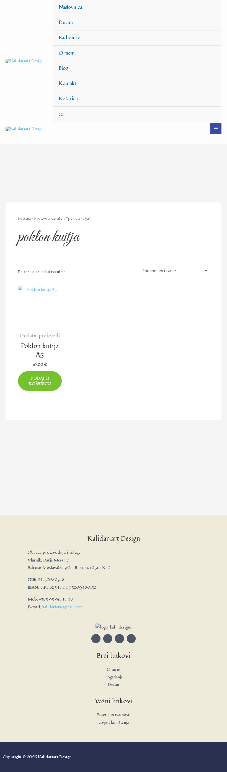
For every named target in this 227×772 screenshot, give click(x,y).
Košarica (68, 98)
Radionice (69, 37)
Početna (24, 218)
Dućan (66, 22)
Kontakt (67, 83)
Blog (63, 68)
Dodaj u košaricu (40, 381)
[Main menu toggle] (215, 128)
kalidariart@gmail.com (62, 607)
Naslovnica (70, 7)
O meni (66, 53)
